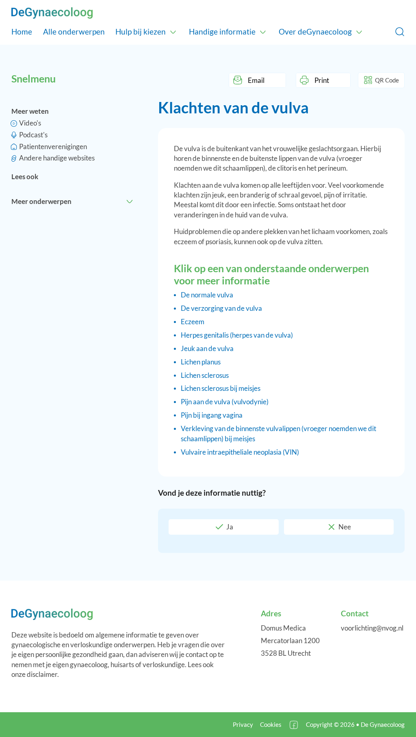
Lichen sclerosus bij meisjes (220, 388)
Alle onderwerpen (74, 31)
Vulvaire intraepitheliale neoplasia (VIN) (240, 452)
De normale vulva (207, 294)
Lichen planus (201, 362)
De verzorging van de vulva (221, 308)
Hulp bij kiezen (140, 31)
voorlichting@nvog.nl (372, 628)
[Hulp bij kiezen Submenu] (173, 32)
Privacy (243, 724)
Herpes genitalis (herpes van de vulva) (237, 335)
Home (21, 31)
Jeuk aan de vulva (207, 348)
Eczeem (192, 321)
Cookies (271, 724)
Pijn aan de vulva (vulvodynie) (225, 401)
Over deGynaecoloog (315, 31)
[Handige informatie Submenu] (263, 32)
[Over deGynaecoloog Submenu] (359, 32)
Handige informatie (222, 31)
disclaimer (42, 674)
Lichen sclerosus (205, 375)
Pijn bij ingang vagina (212, 415)
